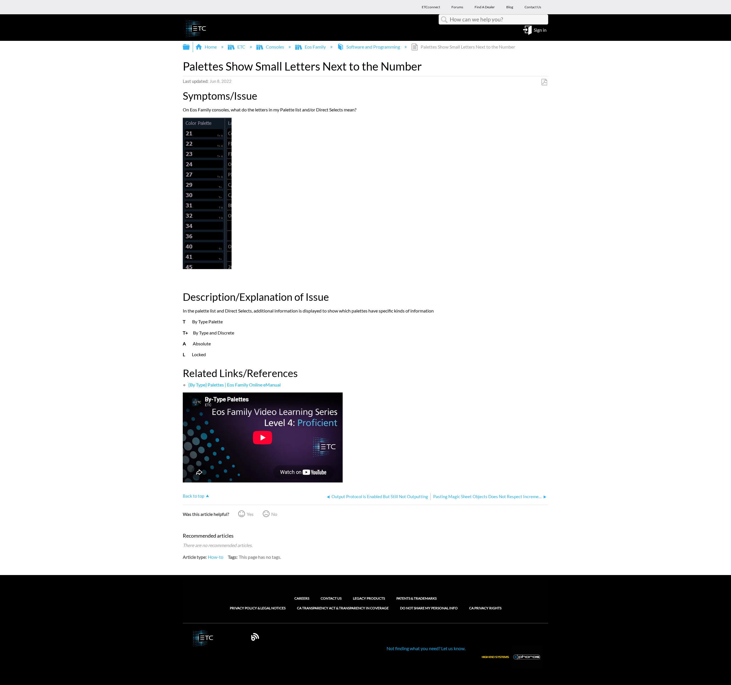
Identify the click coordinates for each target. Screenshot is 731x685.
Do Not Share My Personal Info (429, 608)
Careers (301, 598)
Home (211, 46)
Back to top (193, 495)
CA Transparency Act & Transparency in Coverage (343, 608)
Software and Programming (373, 46)
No (274, 514)
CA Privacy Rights (485, 608)
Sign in (540, 29)
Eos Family (315, 46)
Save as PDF (544, 82)
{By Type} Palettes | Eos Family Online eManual (234, 384)
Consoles (275, 46)
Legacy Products (369, 598)
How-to (215, 557)
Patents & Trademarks (416, 598)
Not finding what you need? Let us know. (426, 648)
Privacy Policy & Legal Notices (258, 608)
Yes (250, 514)
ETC (241, 46)
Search (444, 20)
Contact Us (331, 598)
